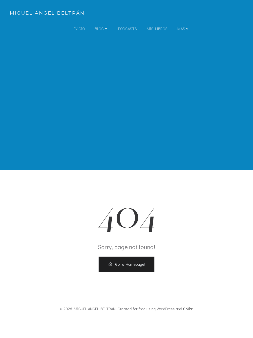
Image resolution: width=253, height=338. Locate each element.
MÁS (181, 28)
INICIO (79, 28)
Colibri (188, 308)
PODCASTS (127, 28)
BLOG (99, 28)
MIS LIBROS (157, 28)
